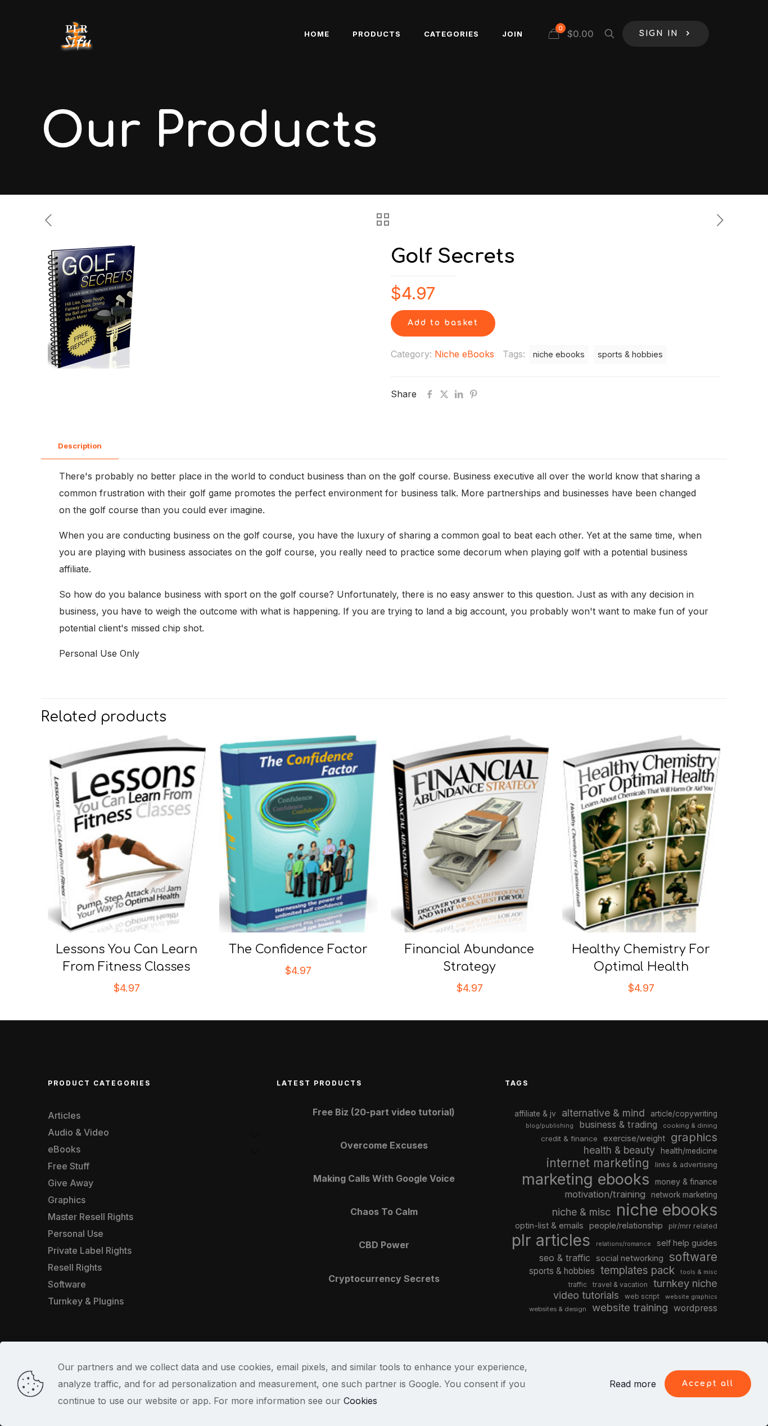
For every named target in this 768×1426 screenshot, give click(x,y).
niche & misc (581, 1212)
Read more (632, 1383)
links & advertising (686, 1164)
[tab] (80, 446)
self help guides (687, 1243)
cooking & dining (690, 1125)
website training (630, 1307)
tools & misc (698, 1272)
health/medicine (689, 1150)
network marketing (684, 1194)
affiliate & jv (535, 1113)
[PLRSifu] (76, 34)
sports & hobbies (630, 354)
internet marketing (597, 1163)
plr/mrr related (692, 1226)
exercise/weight (634, 1138)
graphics (694, 1137)
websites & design (557, 1309)
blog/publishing (549, 1125)
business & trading (618, 1124)
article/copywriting (683, 1113)
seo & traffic (564, 1257)
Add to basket (443, 323)
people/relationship (626, 1226)
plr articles (551, 1240)
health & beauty (619, 1150)
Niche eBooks (464, 354)
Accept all (708, 1383)
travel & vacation (620, 1284)
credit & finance (569, 1138)
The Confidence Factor (298, 949)
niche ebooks (559, 354)
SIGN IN (659, 33)
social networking (629, 1258)
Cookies (360, 1400)
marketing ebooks (585, 1179)
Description (80, 445)
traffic (577, 1285)
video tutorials (586, 1295)
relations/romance (623, 1244)
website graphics (691, 1297)
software (693, 1257)
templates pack (637, 1270)
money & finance (686, 1181)
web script (642, 1297)
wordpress (695, 1308)
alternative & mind (603, 1113)
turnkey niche (685, 1283)
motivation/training (604, 1194)
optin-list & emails (549, 1226)
